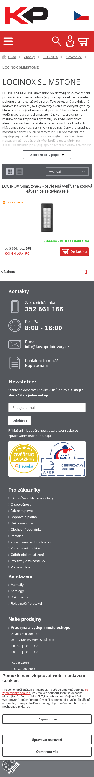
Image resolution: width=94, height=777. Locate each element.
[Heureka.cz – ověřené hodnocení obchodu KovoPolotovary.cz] (24, 459)
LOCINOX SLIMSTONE (20, 67)
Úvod (12, 57)
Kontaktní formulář (41, 363)
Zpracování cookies (25, 548)
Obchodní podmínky (26, 529)
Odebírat (19, 420)
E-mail (47, 344)
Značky (29, 57)
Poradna (17, 536)
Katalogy (17, 591)
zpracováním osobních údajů (29, 436)
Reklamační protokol (26, 603)
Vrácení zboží (21, 567)
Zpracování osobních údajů (31, 542)
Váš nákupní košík (83, 41)
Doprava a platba (24, 517)
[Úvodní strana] (25, 15)
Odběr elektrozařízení (27, 554)
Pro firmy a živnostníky (28, 561)
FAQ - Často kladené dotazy (32, 498)
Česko (78, 15)
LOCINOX (50, 57)
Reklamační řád (23, 523)
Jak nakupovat (22, 511)
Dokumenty (19, 597)
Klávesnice (74, 57)
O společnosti (21, 504)
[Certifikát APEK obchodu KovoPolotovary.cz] (63, 476)
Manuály (17, 585)
